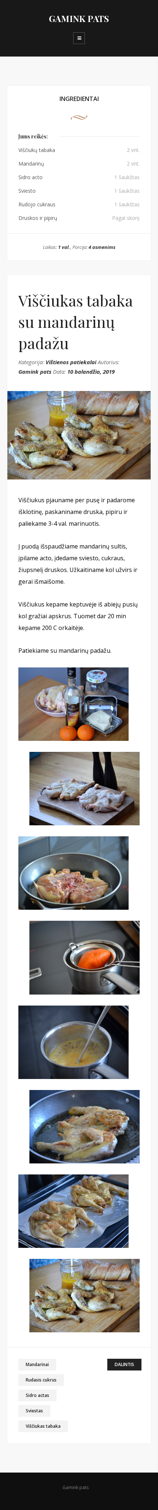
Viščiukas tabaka (43, 1426)
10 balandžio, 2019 (91, 371)
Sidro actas (37, 1395)
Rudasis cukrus (41, 1380)
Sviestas (34, 1411)
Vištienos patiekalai (71, 362)
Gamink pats (34, 371)
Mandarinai (37, 1364)
